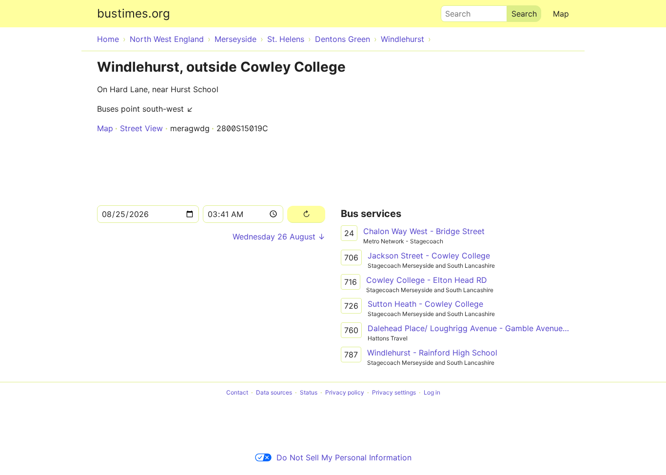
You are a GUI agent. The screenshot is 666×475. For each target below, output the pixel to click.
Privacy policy (344, 392)
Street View (141, 128)
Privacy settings (394, 392)
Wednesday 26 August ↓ (279, 236)
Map (561, 14)
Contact (237, 392)
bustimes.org (133, 13)
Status (308, 392)
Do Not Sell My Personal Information (343, 457)
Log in (432, 392)
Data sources (274, 392)
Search (453, 11)
